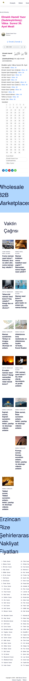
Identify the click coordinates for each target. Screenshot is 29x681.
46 (19, 126)
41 (19, 123)
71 (19, 139)
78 (7, 144)
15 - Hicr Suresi (5, 600)
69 (11, 139)
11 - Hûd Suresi (5, 589)
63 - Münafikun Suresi (7, 629)
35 (15, 120)
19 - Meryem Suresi (6, 611)
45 (15, 126)
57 (23, 131)
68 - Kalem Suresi (6, 643)
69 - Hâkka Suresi (6, 646)
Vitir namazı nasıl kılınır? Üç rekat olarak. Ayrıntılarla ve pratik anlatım (20, 379)
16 (19, 110)
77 (23, 142)
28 (7, 118)
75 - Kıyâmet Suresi (6, 662)
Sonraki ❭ (18, 42)
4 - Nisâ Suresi (5, 569)
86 (19, 147)
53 (7, 131)
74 (11, 142)
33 (7, 120)
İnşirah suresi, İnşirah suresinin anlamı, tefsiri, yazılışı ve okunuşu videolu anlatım (8, 421)
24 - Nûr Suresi (25, 572)
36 (19, 120)
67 (23, 136)
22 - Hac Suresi (25, 567)
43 (7, 126)
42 (23, 123)
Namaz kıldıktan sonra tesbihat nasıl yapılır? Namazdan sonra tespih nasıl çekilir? (20, 264)
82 (23, 144)
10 (17, 107)
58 (7, 134)
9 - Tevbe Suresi (5, 583)
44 (11, 126)
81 (19, 144)
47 (23, 126)
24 (11, 115)
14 (11, 110)
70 (15, 139)
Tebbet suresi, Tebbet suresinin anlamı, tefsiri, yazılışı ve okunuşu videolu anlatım (8, 500)
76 (19, 142)
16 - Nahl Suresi (5, 603)
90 (15, 150)
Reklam (25, 680)
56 (19, 131)
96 (19, 152)
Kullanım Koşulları (16, 680)
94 (11, 152)
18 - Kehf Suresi (5, 608)
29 (11, 118)
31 (19, 118)
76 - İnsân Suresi (5, 665)
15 (15, 110)
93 (7, 152)
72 (23, 139)
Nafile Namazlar (7, 292)
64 (11, 136)
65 (15, 136)
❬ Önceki (10, 42)
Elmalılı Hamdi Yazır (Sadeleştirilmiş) (12, 159)
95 (15, 152)
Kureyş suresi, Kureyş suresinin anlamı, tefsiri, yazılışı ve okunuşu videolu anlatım (21, 459)
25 (15, 115)
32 (23, 118)
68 (7, 139)
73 (7, 142)
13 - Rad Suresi (5, 594)
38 (7, 123)
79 (11, 144)
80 (15, 144)
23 (7, 115)
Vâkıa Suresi (10, 163)
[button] (12, 3)
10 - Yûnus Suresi (6, 586)
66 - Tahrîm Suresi (6, 637)
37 (23, 120)
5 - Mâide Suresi (5, 572)
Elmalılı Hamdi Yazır (11, 33)
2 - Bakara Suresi (6, 564)
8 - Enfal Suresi (5, 580)
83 (7, 147)
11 (21, 107)
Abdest (21, 3)
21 (19, 112)
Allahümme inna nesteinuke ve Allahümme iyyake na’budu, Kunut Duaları (21, 341)
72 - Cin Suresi (5, 654)
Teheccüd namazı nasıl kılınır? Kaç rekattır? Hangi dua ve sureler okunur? (7, 301)
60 (15, 134)
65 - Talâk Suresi (5, 635)
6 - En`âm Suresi (5, 575)
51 (19, 128)
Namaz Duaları (19, 332)
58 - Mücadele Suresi (7, 615)
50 (15, 128)
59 (11, 134)
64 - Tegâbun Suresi (6, 632)
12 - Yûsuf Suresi (6, 592)
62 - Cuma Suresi (6, 626)
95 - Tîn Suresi (25, 665)
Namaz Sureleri (7, 332)
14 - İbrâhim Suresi (6, 597)
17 (23, 110)
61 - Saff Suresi (5, 624)
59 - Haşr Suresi (5, 618)
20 (15, 112)
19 (11, 112)
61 (19, 134)
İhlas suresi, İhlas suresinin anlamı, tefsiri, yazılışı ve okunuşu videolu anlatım (21, 420)
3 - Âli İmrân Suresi (6, 567)
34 (11, 120)
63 (7, 136)
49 (11, 128)
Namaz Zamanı (23, 677)
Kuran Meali (5, 102)
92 (23, 150)
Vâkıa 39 (13, 67)
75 (15, 142)
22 (23, 112)
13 (7, 110)
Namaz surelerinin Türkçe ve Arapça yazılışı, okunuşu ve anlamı (7, 341)
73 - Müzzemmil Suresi (7, 657)
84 (11, 147)
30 (15, 118)
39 (11, 123)
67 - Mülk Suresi (5, 640)
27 (23, 115)
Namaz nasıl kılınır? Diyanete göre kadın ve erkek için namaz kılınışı (21, 302)
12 (25, 107)
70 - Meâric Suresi (6, 648)
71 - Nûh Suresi (5, 651)
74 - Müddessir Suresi (7, 660)
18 (7, 112)
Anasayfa (12, 3)
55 (15, 131)
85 (15, 147)
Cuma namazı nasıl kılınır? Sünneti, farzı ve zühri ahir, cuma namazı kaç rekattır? (8, 261)
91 (19, 150)
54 (11, 131)
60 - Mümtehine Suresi (7, 621)
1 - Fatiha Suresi (5, 561)
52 (23, 128)
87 (23, 147)
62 (23, 134)
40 (15, 123)
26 (19, 115)
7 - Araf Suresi (5, 578)
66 (19, 136)
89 (11, 150)
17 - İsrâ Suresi (5, 605)
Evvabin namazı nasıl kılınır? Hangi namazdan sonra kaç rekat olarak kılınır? (7, 377)
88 (7, 150)
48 (7, 128)
